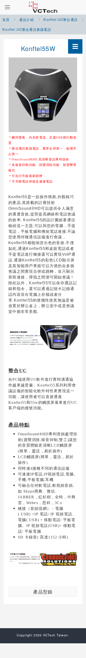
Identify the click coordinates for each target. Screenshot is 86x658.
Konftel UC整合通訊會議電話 (26, 29)
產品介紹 (26, 19)
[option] (43, 94)
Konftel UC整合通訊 (60, 19)
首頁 (6, 19)
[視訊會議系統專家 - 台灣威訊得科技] (42, 7)
